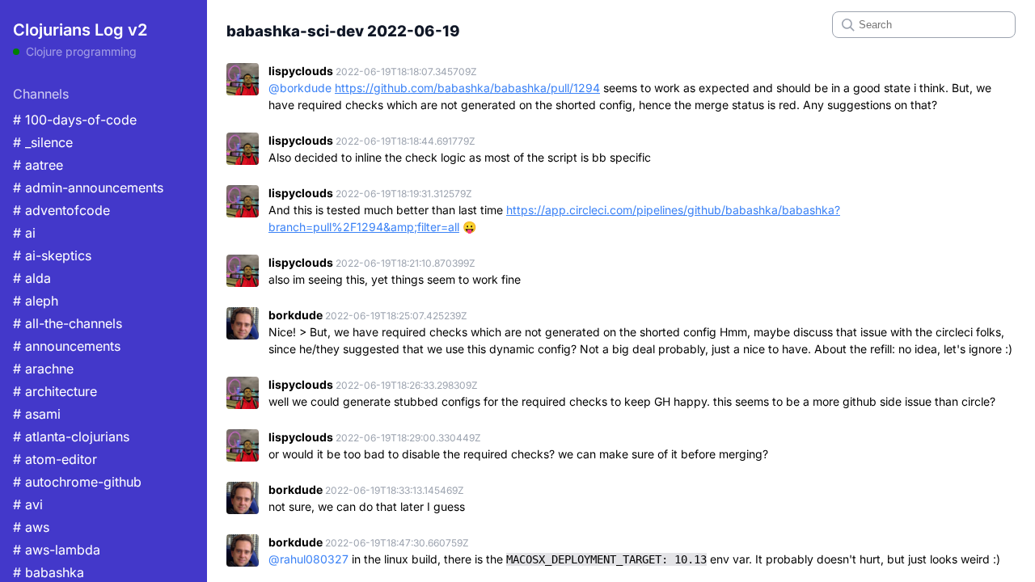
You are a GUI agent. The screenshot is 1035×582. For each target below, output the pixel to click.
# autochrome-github (77, 482)
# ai (24, 233)
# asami (37, 414)
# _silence (43, 142)
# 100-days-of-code (75, 120)
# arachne (43, 369)
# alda (32, 278)
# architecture (55, 391)
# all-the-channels (67, 323)
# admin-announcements (88, 187)
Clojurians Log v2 (80, 30)
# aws (31, 527)
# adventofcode (61, 210)
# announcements (66, 346)
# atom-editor (55, 459)
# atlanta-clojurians (71, 436)
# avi (28, 504)
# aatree (38, 165)
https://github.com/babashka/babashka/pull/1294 (467, 88)
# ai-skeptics (52, 255)
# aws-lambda (56, 550)
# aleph (35, 301)
